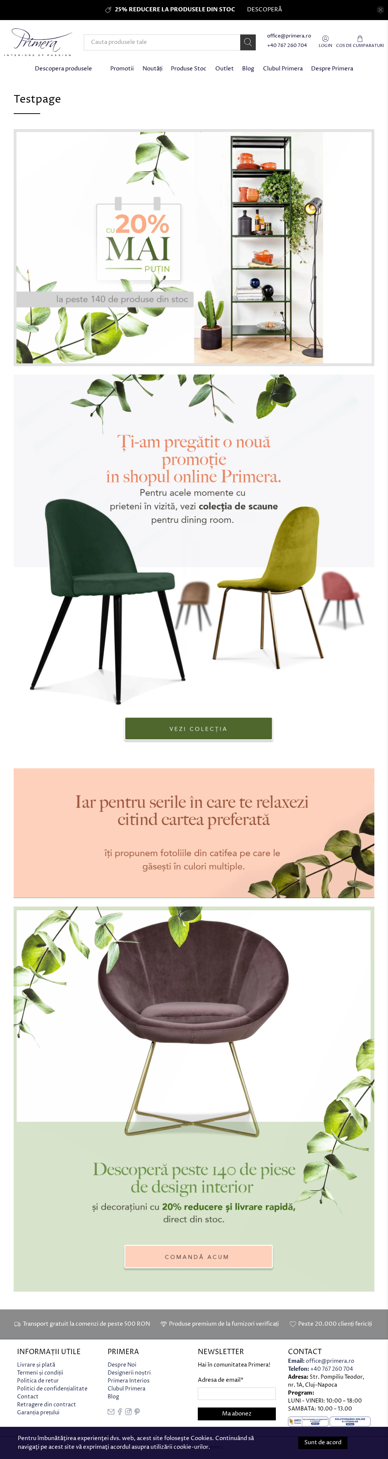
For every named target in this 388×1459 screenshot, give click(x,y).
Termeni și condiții (40, 1372)
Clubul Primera (283, 69)
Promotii (122, 69)
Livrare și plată (36, 1364)
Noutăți (152, 69)
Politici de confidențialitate (52, 1388)
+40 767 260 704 (287, 45)
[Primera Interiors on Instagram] (128, 1413)
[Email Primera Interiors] (111, 1413)
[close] (380, 10)
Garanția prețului (38, 1412)
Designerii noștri (129, 1372)
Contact (28, 1396)
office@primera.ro (289, 36)
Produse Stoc (189, 69)
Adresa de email (221, 1380)
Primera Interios (129, 1380)
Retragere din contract (46, 1404)
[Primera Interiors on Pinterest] (137, 1413)
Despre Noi (122, 1364)
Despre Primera (332, 69)
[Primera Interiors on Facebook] (119, 1413)
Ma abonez (237, 1414)
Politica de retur (38, 1380)
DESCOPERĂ (264, 10)
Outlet (224, 69)
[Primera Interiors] (38, 42)
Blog (248, 69)
